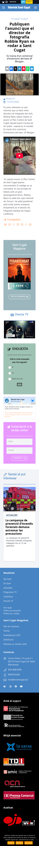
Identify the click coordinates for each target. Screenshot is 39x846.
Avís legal (7, 608)
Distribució (8, 640)
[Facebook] (15, 686)
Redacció (10, 99)
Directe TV (8, 601)
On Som (7, 584)
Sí (12, 367)
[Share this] (11, 68)
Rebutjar (19, 843)
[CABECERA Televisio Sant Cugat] (19, 7)
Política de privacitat (12, 611)
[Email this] (7, 68)
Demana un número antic (15, 644)
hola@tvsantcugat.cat (18, 680)
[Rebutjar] (36, 839)
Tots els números (11, 627)
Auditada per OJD (11, 635)
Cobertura (8, 597)
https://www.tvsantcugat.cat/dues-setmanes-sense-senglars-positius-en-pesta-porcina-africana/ (19, 415)
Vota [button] (19, 384)
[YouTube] (21, 686)
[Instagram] (10, 686)
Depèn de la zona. (17, 379)
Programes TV (10, 592)
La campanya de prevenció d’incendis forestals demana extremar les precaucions (19, 526)
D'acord (11, 843)
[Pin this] (23, 68)
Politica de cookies (11, 614)
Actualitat (11, 515)
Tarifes (6, 631)
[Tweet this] (15, 68)
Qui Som (7, 579)
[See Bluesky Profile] (32, 400)
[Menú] (3, 7)
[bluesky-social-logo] (3, 2)
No (13, 373)
